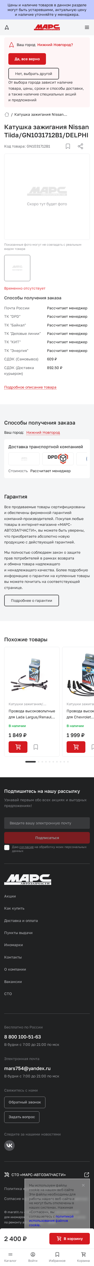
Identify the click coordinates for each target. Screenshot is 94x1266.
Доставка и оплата (21, 920)
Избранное (57, 1261)
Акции (10, 896)
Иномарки (13, 944)
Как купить (14, 908)
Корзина (83, 1261)
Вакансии (13, 981)
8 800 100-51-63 (22, 1037)
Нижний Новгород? (55, 44)
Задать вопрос (22, 1116)
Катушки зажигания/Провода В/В (26, 704)
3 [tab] (42, 762)
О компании (15, 969)
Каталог (10, 1261)
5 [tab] (49, 762)
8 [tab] (60, 762)
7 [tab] (57, 762)
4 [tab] (46, 762)
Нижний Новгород (43, 432)
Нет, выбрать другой (33, 73)
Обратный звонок (25, 1102)
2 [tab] (38, 762)
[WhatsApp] (78, 152)
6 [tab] (53, 762)
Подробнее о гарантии (31, 600)
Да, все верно (27, 59)
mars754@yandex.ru (27, 1068)
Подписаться (47, 837)
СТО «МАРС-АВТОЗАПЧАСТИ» (38, 1174)
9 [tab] (64, 762)
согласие (26, 847)
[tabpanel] (32, 702)
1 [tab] (30, 762)
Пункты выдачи (18, 932)
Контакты (13, 957)
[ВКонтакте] (62, 152)
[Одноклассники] (70, 152)
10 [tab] (68, 762)
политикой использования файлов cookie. (51, 1220)
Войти (32, 1261)
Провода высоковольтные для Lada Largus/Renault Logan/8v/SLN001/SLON (32, 714)
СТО (8, 993)
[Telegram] (53, 152)
